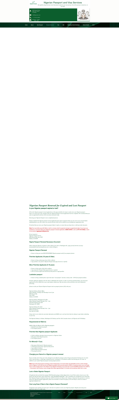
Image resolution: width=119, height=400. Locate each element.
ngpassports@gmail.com (43, 231)
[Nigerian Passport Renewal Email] (30, 15)
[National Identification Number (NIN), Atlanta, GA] (30, 17)
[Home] (30, 20)
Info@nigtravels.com (36, 15)
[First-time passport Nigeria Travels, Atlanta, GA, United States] (30, 11)
